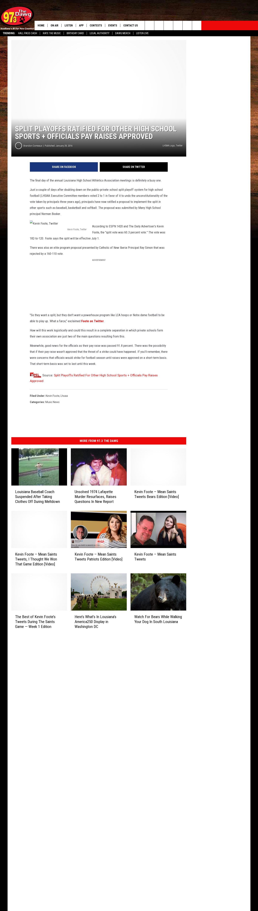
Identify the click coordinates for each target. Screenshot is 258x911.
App (81, 25)
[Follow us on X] (196, 25)
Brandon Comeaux (32, 145)
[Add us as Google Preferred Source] (159, 25)
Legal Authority (99, 33)
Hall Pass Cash (27, 33)
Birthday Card (75, 33)
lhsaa (64, 395)
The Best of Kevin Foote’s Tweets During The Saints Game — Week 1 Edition (35, 621)
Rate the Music (52, 33)
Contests (96, 25)
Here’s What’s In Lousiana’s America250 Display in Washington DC (95, 621)
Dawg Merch (122, 33)
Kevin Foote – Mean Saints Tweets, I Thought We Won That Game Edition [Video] (36, 559)
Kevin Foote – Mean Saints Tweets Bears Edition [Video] (156, 494)
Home (41, 25)
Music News (52, 402)
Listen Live (142, 33)
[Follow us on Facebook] (168, 25)
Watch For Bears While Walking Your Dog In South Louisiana (158, 619)
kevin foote (52, 395)
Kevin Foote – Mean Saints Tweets (155, 556)
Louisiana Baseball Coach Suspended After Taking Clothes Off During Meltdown (37, 496)
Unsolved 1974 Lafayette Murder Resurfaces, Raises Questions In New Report (95, 496)
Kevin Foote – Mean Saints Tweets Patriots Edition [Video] (98, 556)
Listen (69, 25)
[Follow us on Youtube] (187, 25)
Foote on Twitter (92, 321)
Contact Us (130, 25)
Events (112, 25)
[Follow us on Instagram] (177, 25)
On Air (54, 25)
